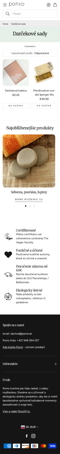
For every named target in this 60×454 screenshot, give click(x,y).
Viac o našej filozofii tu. (16, 411)
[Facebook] (27, 436)
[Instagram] (33, 436)
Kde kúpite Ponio (13, 347)
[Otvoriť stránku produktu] (16, 72)
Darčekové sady (19, 24)
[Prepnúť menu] (5, 5)
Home (5, 24)
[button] (30, 13)
